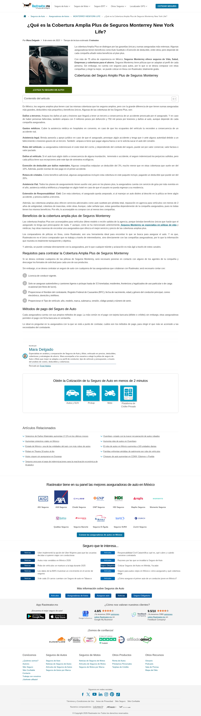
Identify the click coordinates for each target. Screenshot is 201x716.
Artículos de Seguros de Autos (59, 667)
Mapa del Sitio (151, 670)
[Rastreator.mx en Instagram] (106, 694)
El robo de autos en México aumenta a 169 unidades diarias (129, 446)
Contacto (26, 673)
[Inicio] (25, 16)
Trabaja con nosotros (32, 676)
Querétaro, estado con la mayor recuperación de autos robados (131, 436)
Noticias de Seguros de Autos (58, 664)
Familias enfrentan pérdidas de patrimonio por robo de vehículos (131, 451)
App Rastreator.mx (47, 604)
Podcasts (149, 664)
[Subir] (196, 711)
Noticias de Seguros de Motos (92, 661)
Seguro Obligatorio (141, 596)
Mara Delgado (41, 349)
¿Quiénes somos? (30, 661)
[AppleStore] (58, 616)
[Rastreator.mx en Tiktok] (118, 694)
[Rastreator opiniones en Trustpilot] (107, 639)
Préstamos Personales (122, 664)
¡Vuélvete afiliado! (30, 679)
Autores (26, 664)
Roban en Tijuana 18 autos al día (39, 451)
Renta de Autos (119, 661)
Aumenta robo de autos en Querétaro (119, 441)
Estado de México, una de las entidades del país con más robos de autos (58, 446)
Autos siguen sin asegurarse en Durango (43, 456)
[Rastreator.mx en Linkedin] (100, 694)
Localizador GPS (137, 6)
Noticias (121, 596)
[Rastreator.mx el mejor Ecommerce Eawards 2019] (89, 640)
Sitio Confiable (29, 670)
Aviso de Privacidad (104, 701)
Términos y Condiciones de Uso (80, 701)
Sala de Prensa (152, 667)
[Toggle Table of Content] (172, 99)
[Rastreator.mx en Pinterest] (112, 694)
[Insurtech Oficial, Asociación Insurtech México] (121, 640)
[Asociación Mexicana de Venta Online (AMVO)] (139, 639)
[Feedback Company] (138, 615)
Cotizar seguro (167, 6)
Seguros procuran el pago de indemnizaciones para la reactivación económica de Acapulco (61, 463)
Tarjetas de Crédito (120, 667)
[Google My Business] (85, 615)
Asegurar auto (103, 596)
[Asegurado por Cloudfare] (57, 640)
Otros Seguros (117, 6)
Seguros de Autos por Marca (58, 670)
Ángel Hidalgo (45, 366)
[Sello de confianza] (74, 640)
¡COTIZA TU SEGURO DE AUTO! (48, 90)
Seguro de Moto (81, 6)
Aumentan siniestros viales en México (42, 441)
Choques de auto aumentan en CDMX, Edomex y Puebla (128, 456)
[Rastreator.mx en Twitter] (88, 694)
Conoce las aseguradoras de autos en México (100, 535)
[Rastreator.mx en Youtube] (94, 694)
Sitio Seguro (28, 667)
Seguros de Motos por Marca (91, 667)
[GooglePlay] (36, 616)
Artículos (55, 596)
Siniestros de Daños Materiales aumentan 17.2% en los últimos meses (56, 436)
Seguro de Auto (61, 6)
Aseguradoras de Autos (77, 596)
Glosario (149, 661)
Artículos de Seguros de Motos (92, 664)
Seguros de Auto (53, 661)
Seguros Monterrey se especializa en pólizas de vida (148, 225)
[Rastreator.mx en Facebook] (83, 694)
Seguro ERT (99, 6)
